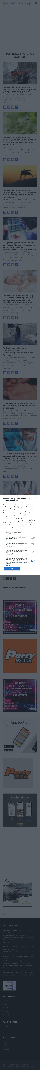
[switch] (32, 538)
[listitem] (20, 533)
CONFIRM (10, 569)
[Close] (36, 499)
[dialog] (20, 535)
